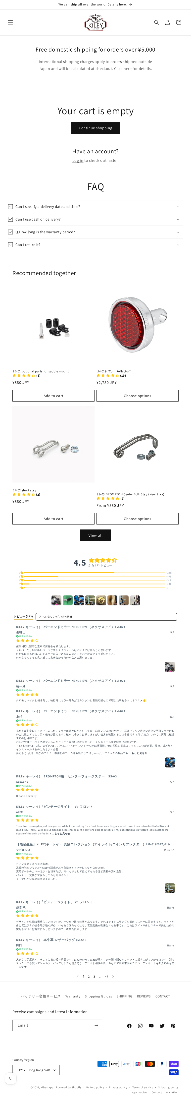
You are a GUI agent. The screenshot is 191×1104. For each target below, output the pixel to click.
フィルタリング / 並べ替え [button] (56, 616)
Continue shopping (95, 127)
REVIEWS (144, 996)
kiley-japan (48, 1087)
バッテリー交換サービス (41, 996)
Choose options (137, 395)
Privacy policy (118, 1087)
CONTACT (162, 996)
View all (96, 535)
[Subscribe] (96, 1025)
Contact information (165, 1092)
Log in (78, 160)
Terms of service (142, 1087)
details (145, 68)
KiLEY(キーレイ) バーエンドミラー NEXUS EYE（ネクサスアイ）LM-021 (70, 627)
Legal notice (139, 1092)
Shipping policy (168, 1087)
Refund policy (95, 1087)
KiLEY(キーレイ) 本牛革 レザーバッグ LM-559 (51, 940)
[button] (10, 22)
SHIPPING (124, 996)
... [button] (137, 753)
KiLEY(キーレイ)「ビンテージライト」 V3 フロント (54, 807)
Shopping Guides (98, 996)
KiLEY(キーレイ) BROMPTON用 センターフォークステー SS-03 (66, 776)
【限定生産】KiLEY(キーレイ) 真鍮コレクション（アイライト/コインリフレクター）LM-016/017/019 (93, 844)
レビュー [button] (23, 616)
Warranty (72, 996)
